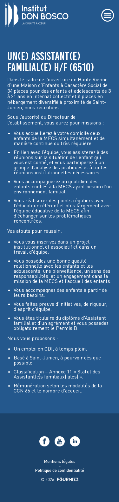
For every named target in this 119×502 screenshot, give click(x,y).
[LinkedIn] (75, 441)
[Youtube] (60, 441)
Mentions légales (59, 461)
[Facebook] (44, 441)
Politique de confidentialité (59, 470)
